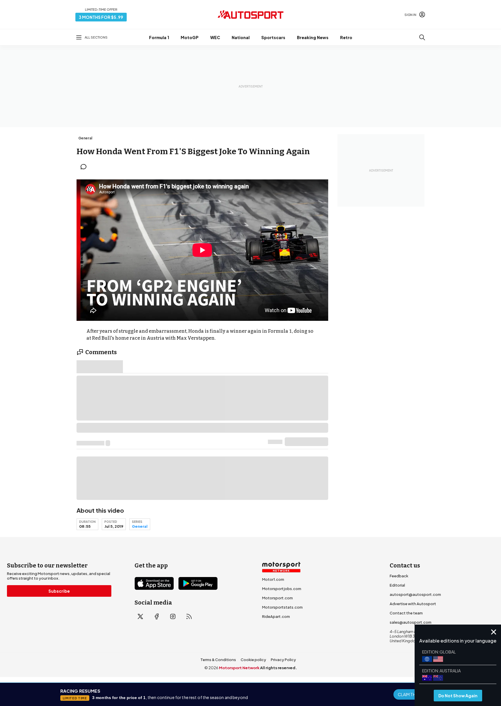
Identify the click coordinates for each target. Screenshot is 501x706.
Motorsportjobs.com (281, 588)
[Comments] (85, 166)
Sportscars (273, 37)
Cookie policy (253, 659)
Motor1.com (273, 579)
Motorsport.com (277, 598)
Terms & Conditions (218, 659)
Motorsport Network (239, 667)
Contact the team (406, 613)
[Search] (422, 37)
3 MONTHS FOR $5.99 (101, 17)
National (241, 37)
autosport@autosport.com (415, 594)
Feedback (399, 576)
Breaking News (312, 37)
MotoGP (190, 37)
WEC (215, 37)
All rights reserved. (278, 667)
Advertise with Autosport (413, 603)
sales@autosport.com (410, 622)
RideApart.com (276, 616)
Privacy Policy (283, 659)
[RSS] (189, 616)
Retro (346, 37)
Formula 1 (159, 37)
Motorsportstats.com (282, 607)
